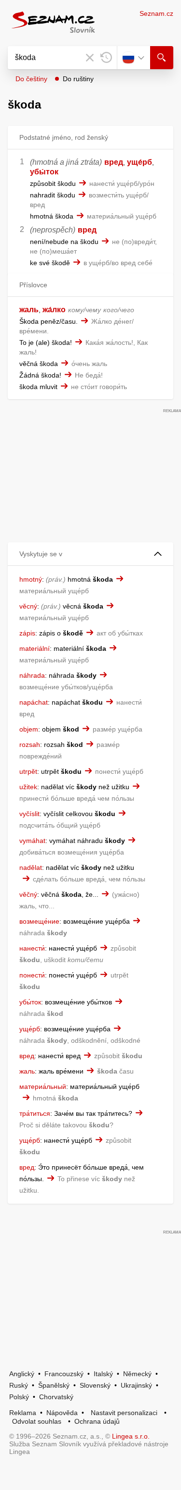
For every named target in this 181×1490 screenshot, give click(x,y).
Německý (137, 1374)
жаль (29, 309)
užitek (28, 787)
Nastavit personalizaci (124, 1413)
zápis (27, 633)
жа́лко (54, 309)
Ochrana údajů (97, 1421)
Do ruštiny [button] (78, 79)
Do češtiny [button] (31, 79)
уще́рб (139, 162)
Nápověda (62, 1413)
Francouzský (64, 1374)
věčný (28, 894)
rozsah (29, 744)
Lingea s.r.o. (131, 1436)
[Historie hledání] (106, 57)
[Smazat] (90, 57)
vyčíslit (29, 814)
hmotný (30, 579)
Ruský (18, 1385)
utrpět (28, 771)
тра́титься (34, 1113)
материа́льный (42, 1086)
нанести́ (32, 948)
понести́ (32, 975)
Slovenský (95, 1385)
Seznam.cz (156, 13)
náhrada (32, 675)
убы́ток (44, 172)
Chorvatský (56, 1397)
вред (113, 162)
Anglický (21, 1374)
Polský (19, 1397)
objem (28, 729)
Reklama (22, 1413)
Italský (103, 1374)
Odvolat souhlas (36, 1421)
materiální (34, 648)
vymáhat (32, 840)
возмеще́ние (39, 921)
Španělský (54, 1385)
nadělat (30, 867)
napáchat (33, 702)
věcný (28, 606)
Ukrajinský (136, 1385)
